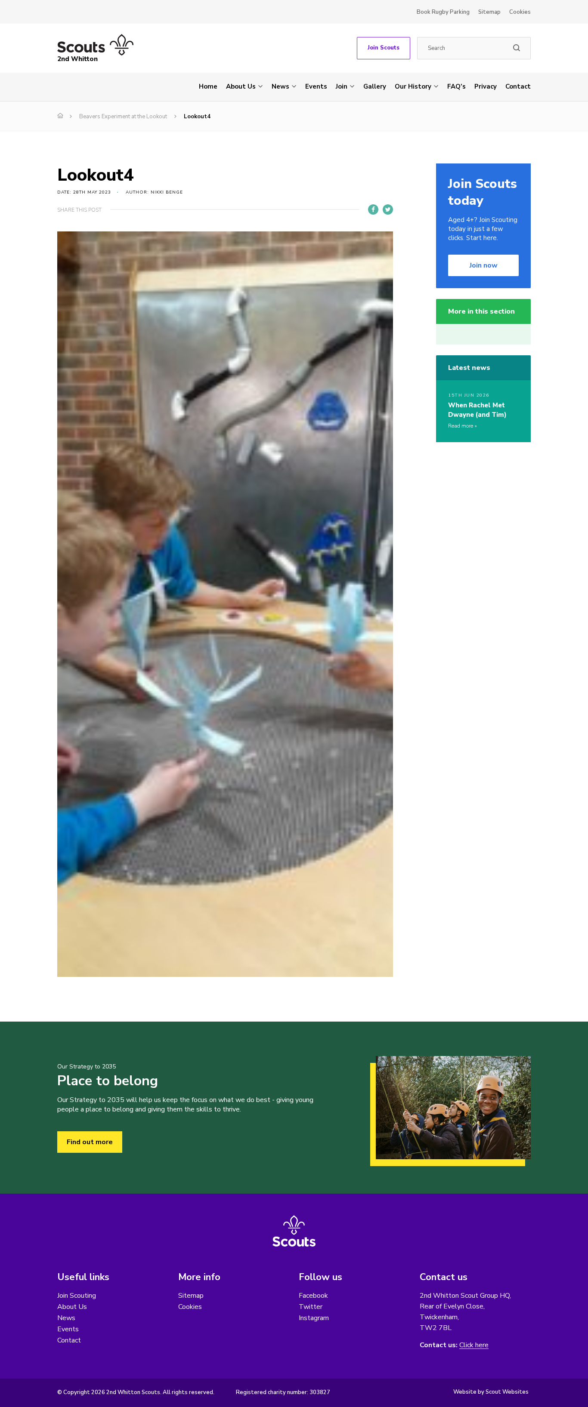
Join (341, 86)
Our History (413, 86)
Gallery (374, 86)
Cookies (520, 12)
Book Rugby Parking (443, 12)
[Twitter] (388, 209)
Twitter (310, 1307)
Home (208, 86)
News (280, 86)
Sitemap (489, 12)
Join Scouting (76, 1295)
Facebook (313, 1295)
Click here (474, 1345)
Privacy (485, 86)
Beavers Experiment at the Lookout (123, 116)
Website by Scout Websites (491, 1392)
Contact (518, 86)
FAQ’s (456, 86)
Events (316, 86)
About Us (241, 86)
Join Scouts (383, 48)
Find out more (90, 1142)
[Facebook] (373, 209)
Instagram (314, 1318)
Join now (484, 265)
